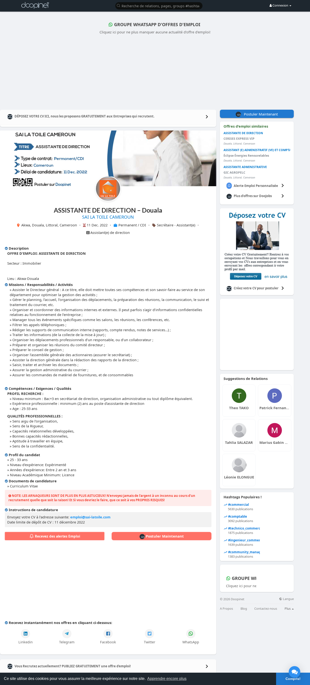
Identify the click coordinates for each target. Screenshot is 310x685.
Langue (288, 598)
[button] (159, 5)
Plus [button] (288, 608)
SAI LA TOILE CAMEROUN (108, 217)
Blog (243, 608)
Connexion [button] (280, 5)
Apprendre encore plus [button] (166, 679)
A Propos (226, 608)
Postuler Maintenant (164, 536)
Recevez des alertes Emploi (57, 536)
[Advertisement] (155, 71)
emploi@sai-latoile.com (90, 517)
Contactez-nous (265, 608)
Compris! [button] (293, 679)
